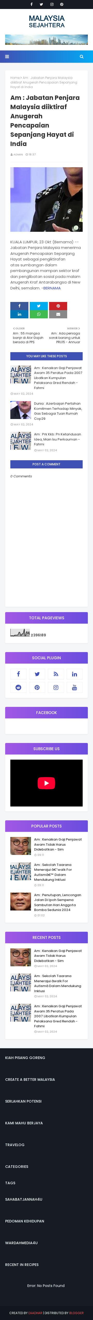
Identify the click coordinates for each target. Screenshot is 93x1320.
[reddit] (18, 687)
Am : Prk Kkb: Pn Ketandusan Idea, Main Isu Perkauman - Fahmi (57, 439)
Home (15, 78)
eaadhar (35, 1313)
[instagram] (52, 4)
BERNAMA (52, 288)
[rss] (56, 674)
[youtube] (75, 687)
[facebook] (31, 4)
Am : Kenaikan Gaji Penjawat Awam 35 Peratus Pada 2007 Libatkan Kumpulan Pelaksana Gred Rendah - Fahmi (58, 377)
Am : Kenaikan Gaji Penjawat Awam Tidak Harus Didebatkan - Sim (58, 844)
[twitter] (41, 4)
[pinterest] (62, 4)
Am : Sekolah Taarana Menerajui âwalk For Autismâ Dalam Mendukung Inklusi (57, 983)
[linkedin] (75, 674)
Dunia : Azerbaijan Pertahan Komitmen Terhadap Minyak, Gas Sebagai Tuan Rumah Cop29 (58, 411)
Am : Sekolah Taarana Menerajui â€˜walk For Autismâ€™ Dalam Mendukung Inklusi (53, 872)
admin (18, 154)
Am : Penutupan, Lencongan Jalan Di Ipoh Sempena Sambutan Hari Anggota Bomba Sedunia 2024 (57, 903)
